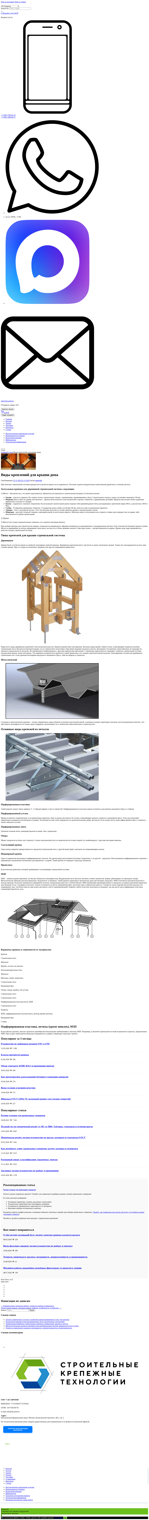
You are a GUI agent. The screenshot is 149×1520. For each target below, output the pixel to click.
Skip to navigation (7, 2)
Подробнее (59, 1518)
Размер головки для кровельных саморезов (23, 1115)
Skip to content (20, 2)
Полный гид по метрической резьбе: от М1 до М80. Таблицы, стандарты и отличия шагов (47, 1126)
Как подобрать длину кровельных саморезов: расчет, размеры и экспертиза (39, 1148)
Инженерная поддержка (15, 436)
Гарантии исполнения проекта (18, 1496)
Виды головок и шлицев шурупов (18, 1088)
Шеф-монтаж (11, 440)
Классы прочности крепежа (15, 1055)
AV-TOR (47, 1507)
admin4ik (38, 480)
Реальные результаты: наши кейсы (19, 1500)
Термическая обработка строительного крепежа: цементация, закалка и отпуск (37, 1324)
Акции (8, 423)
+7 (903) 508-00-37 (8, 117)
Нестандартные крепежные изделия (20, 434)
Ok (65, 1518)
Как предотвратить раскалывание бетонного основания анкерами (34, 1077)
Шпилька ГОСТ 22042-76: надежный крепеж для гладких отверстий (36, 1099)
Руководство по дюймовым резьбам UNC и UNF (25, 1044)
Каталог (9, 421)
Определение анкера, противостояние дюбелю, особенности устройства (31, 1308)
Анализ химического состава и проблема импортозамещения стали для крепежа (37, 1320)
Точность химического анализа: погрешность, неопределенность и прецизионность (45, 1257)
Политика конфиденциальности (10, 1507)
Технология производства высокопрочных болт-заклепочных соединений (35, 1322)
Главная (9, 419)
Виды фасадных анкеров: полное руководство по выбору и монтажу (38, 1246)
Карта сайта (24, 1507)
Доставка (9, 425)
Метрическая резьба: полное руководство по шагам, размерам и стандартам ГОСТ (43, 1137)
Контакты (9, 428)
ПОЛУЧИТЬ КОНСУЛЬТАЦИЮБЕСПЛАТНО (18, 1429)
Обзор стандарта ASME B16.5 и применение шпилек (27, 1066)
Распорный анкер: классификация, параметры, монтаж (29, 1159)
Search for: (5, 8)
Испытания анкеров (14, 438)
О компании (10, 1479)
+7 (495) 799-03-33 (8, 115)
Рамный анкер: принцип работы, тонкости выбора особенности (27, 1306)
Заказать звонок (7, 409)
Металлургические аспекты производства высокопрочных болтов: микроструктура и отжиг (42, 1326)
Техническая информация (16, 442)
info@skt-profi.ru (7, 401)
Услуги (8, 1471)
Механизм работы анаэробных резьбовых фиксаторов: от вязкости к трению (42, 1268)
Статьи (8, 430)
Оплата (8, 1475)
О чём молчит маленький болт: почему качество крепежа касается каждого (41, 1235)
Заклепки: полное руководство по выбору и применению (30, 1170)
